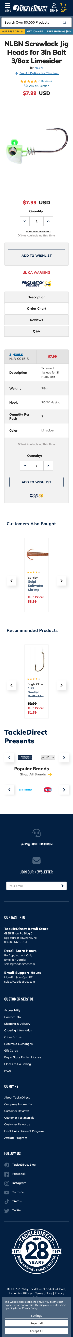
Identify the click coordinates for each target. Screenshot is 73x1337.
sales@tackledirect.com (19, 964)
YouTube (18, 1192)
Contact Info (12, 1017)
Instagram (19, 1183)
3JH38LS (16, 355)
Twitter (17, 1210)
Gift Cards (11, 1050)
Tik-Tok (17, 1201)
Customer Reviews (16, 1111)
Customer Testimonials (19, 1117)
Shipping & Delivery (17, 1024)
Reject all (36, 1323)
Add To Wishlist (36, 256)
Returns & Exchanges (18, 1044)
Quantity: (36, 211)
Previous (9, 757)
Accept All (36, 1331)
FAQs (7, 1070)
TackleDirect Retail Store (26, 929)
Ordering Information (18, 1030)
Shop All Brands (33, 774)
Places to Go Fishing (17, 1064)
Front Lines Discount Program (24, 1131)
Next (64, 757)
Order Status (12, 1037)
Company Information (18, 1104)
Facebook (18, 1174)
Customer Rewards (17, 1124)
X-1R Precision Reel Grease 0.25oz (35, 696)
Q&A (36, 331)
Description (36, 297)
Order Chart (36, 308)
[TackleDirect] (30, 8)
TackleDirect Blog (24, 1164)
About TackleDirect (17, 1097)
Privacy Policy (29, 1308)
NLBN (39, 68)
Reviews (36, 320)
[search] (64, 23)
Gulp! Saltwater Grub (35, 585)
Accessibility (12, 1010)
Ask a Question (39, 86)
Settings (36, 1315)
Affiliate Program (15, 1138)
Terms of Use (43, 1293)
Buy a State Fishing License (22, 1057)
